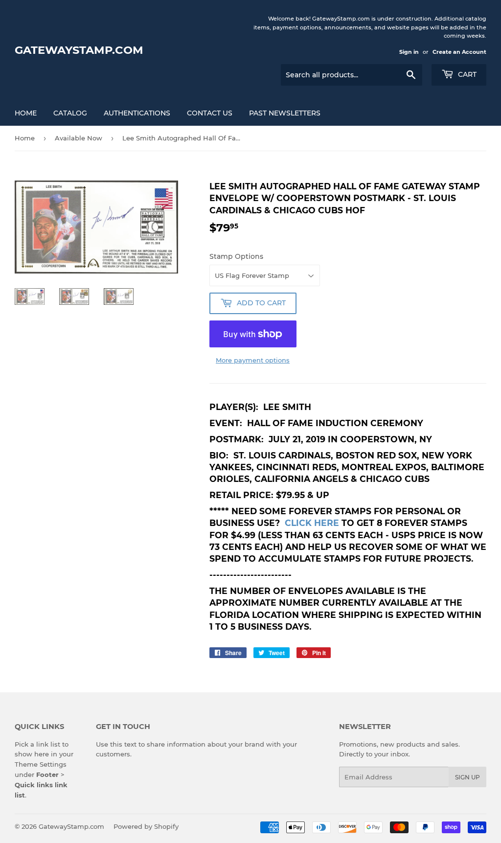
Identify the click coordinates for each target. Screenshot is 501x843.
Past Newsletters (284, 113)
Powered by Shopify (146, 826)
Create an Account (459, 51)
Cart (466, 74)
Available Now (78, 138)
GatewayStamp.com (79, 50)
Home (26, 113)
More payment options (253, 360)
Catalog (70, 113)
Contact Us (209, 113)
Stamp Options (236, 256)
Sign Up (467, 777)
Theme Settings (41, 764)
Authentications (137, 113)
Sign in (409, 51)
